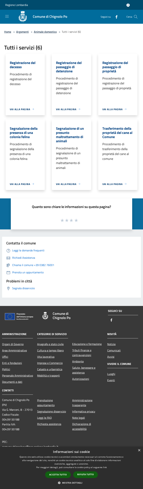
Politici (6, 369)
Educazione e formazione (87, 344)
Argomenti (22, 32)
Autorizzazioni (80, 379)
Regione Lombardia (16, 5)
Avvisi (110, 357)
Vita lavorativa (45, 357)
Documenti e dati (12, 382)
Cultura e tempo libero (50, 350)
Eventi (111, 380)
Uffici (5, 357)
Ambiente (78, 361)
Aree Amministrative (14, 350)
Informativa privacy (83, 411)
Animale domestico (45, 32)
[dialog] (71, 468)
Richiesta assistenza (49, 424)
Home (7, 32)
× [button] (139, 450)
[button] (71, 483)
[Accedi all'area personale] (128, 5)
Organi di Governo (13, 344)
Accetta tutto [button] (58, 474)
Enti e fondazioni (12, 363)
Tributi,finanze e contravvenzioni (81, 352)
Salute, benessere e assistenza (83, 370)
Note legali (78, 418)
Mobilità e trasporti (48, 375)
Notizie (111, 344)
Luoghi (111, 374)
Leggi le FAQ (44, 418)
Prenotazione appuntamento (46, 402)
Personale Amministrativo (17, 375)
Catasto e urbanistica (49, 369)
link (105, 467)
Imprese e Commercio (50, 363)
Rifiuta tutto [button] (85, 474)
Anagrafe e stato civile (50, 344)
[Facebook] (115, 16)
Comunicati (114, 350)
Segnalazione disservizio (51, 411)
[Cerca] (136, 17)
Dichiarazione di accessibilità (81, 426)
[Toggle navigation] (7, 16)
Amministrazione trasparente (82, 402)
